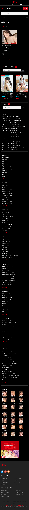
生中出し (5, 187)
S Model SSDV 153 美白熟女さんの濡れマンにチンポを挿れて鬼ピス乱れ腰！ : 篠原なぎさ (7, 94)
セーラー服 (6, 212)
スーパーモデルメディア (9, 353)
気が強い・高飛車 (7, 257)
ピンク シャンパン (7, 367)
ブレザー (5, 214)
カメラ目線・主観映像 (8, 280)
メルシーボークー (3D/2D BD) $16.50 (11, 138)
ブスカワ (5, 176)
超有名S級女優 (6, 158)
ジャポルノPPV (17, 478)
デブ (4, 174)
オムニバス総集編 (7, 299)
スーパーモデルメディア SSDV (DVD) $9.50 (12, 120)
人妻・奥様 (6, 247)
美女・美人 (6, 172)
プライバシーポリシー (6, 496)
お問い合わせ (19, 490)
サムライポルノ (7, 371)
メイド (5, 218)
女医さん (5, 222)
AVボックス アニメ (7, 329)
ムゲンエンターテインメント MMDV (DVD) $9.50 (13, 126)
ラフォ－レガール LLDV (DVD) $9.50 (10, 122)
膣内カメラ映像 (6, 199)
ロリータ (5, 239)
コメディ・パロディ (7, 284)
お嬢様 (4, 253)
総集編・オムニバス (8, 272)
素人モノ (5, 270)
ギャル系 (5, 243)
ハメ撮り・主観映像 (8, 193)
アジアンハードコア (8, 278)
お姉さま (5, 245)
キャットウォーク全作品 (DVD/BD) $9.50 (12, 136)
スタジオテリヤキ (7, 359)
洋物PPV (16, 480)
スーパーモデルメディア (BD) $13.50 (11, 149)
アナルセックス (7, 189)
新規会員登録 (17, 482)
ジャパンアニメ (6, 335)
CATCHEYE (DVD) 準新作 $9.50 (9, 128)
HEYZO (5, 355)
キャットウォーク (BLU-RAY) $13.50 (11, 134)
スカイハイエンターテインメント (11, 375)
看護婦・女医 (6, 301)
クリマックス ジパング (8, 373)
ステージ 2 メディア (8, 361)
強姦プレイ (5, 303)
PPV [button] (6, 26)
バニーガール (6, 228)
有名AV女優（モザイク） (8, 274)
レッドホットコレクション (9, 377)
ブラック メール (6, 310)
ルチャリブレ (6, 379)
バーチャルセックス (7, 266)
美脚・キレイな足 (7, 166)
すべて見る (5, 382)
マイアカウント (19, 492)
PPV (8, 8)
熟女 (4, 249)
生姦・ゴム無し (7, 185)
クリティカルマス (7, 331)
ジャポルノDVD (4, 478)
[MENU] (27, 17)
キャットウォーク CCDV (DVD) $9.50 (11, 118)
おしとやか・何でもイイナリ (10, 255)
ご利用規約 (3, 484)
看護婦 (5, 220)
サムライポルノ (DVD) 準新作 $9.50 (10, 130)
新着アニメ (6, 293)
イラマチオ (6, 197)
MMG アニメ (5, 339)
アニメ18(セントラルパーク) (9, 323)
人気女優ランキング (7, 59)
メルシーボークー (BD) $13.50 (9, 140)
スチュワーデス (6, 226)
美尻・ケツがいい (7, 164)
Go (23, 70)
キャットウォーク (7, 351)
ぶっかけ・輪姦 (7, 195)
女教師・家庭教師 (7, 216)
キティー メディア (7, 337)
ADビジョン (5, 325)
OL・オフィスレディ (8, 224)
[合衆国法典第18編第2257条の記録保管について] (14, 505)
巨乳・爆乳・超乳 (7, 160)
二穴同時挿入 (6, 191)
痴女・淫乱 (6, 241)
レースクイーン (6, 230)
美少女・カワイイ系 (8, 170)
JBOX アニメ (6, 333)
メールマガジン (17, 484)
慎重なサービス (19, 494)
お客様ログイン (4, 482)
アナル (4, 305)
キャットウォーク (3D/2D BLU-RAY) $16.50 (12, 132)
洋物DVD (3, 480)
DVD (2, 8)
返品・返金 (3, 494)
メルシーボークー (7, 365)
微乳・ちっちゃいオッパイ (9, 168)
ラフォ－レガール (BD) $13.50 (9, 144)
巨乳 (4, 312)
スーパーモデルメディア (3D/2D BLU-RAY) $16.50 (14, 147)
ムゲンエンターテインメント (10, 363)
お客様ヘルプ (14, 4)
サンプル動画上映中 (8, 297)
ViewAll (4, 178)
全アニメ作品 (6, 295)
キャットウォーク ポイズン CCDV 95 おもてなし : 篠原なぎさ (21, 94)
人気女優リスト (6, 57)
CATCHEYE (6, 369)
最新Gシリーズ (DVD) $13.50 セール (10, 116)
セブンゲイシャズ (7, 320)
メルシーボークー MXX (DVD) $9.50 (10, 124)
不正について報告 (5, 492)
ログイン (7, 4)
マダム (5, 251)
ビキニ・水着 (6, 308)
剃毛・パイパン (7, 203)
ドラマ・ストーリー (8, 276)
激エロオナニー (7, 201)
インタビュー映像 (7, 282)
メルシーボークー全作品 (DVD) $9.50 (11, 142)
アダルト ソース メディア (9, 327)
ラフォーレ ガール (7, 357)
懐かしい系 (5, 268)
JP (22, 4)
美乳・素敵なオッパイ (9, 162)
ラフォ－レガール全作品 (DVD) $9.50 (11, 145)
